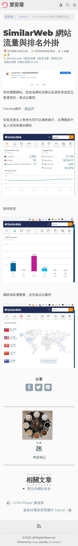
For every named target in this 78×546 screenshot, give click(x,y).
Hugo (35, 542)
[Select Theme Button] (60, 5)
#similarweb (14, 58)
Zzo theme (54, 542)
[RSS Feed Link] (39, 527)
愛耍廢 (9, 16)
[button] (74, 5)
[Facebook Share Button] (29, 387)
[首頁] (5, 5)
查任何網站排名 (39, 488)
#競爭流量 (43, 58)
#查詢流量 (29, 58)
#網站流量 (10, 62)
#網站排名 (57, 58)
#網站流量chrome (28, 62)
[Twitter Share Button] (39, 387)
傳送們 (29, 109)
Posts (23, 16)
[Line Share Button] (48, 387)
